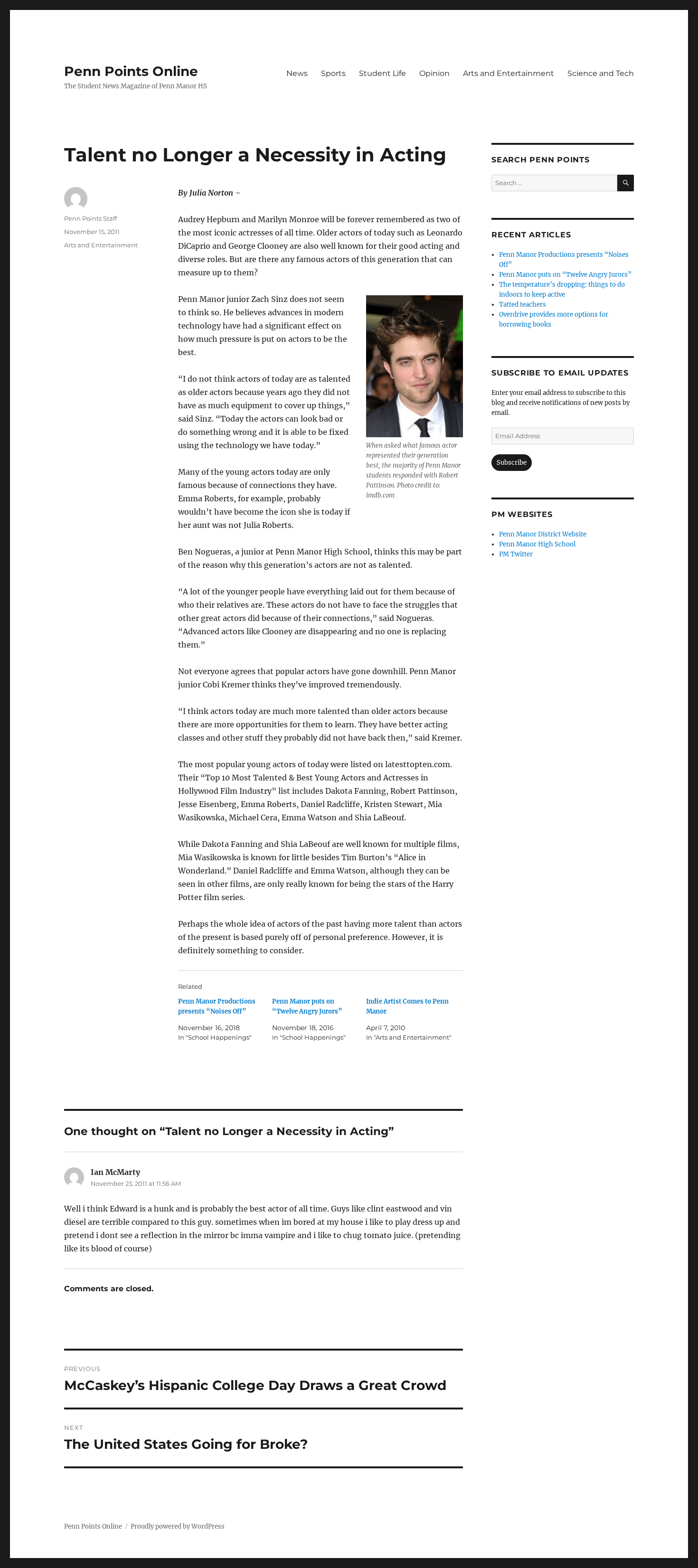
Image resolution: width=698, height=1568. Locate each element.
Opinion (434, 73)
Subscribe (512, 463)
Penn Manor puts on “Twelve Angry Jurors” (565, 275)
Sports (333, 73)
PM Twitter (516, 554)
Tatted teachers (522, 304)
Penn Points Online (131, 71)
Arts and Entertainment (508, 73)
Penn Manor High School (537, 544)
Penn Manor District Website (542, 534)
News (297, 73)
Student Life (382, 73)
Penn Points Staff (90, 218)
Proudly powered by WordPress (178, 1526)
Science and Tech (600, 73)
